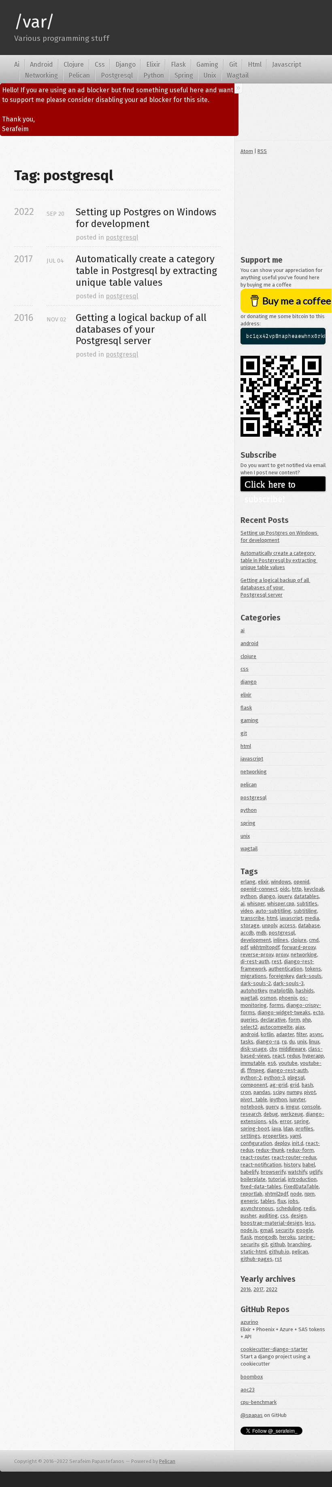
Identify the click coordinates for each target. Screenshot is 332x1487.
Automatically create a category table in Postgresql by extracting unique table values (147, 270)
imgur (292, 1107)
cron (245, 1092)
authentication (285, 969)
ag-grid (278, 1085)
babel (308, 1165)
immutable (252, 1063)
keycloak (314, 889)
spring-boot (254, 1129)
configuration (256, 1143)
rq (284, 1042)
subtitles (307, 904)
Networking (41, 75)
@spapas (251, 1415)
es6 (272, 1063)
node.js (249, 1230)
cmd (314, 940)
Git (233, 64)
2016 (245, 1289)
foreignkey (281, 976)
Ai (16, 64)
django (248, 682)
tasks (246, 1042)
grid (294, 1085)
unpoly (269, 925)
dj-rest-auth (254, 961)
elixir (245, 695)
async (316, 1034)
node (296, 1194)
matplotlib (281, 991)
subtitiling (305, 911)
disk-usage (253, 1049)
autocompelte (276, 1027)
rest (276, 961)
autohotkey (253, 991)
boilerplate (253, 1179)
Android (41, 64)
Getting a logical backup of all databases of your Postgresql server (142, 329)
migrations (253, 976)
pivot (310, 1092)
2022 (271, 1289)
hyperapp (313, 1056)
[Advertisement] (283, 203)
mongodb (265, 1237)
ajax (299, 1027)
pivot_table (253, 1099)
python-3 (274, 1078)
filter (301, 1034)
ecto (318, 1012)
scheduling (288, 1208)
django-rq (267, 1042)
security (284, 1230)
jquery (285, 896)
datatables (306, 896)
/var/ (34, 22)
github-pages (256, 1259)
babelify (249, 1172)
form (294, 1020)
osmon (268, 998)
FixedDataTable (301, 1186)
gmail (266, 1230)
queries (249, 1020)
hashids (305, 991)
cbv (273, 1049)
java (276, 1129)
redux (293, 1056)
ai (242, 630)
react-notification (260, 1165)
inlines (280, 940)
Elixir (153, 64)
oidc (284, 889)
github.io (279, 1252)
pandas (261, 1092)
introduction (302, 1179)
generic (249, 1201)
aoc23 (247, 1390)
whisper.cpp (280, 904)
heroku (287, 1237)
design (298, 1216)
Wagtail (238, 75)
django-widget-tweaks (284, 1012)
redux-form (300, 1150)
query (272, 1107)
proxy (282, 955)
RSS (262, 151)
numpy (294, 1092)
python (248, 810)
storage (250, 925)
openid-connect (258, 889)
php (306, 1020)
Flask (178, 64)
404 (273, 1121)
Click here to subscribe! (271, 485)
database (309, 925)
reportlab (251, 1194)
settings (250, 1136)
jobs (293, 1201)
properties (275, 1136)
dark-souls (308, 976)
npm (309, 1194)
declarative (273, 1020)
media (312, 918)
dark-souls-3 (288, 983)
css (244, 669)
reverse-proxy (256, 955)
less (310, 1223)
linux (314, 1042)
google (304, 1230)
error (286, 1121)
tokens (313, 969)
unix (245, 836)
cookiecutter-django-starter (274, 1349)
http (297, 889)
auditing (268, 1216)
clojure (248, 656)
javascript (251, 759)
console (311, 1107)
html (245, 746)
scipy (278, 1092)
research (250, 1114)
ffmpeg (255, 1070)
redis (309, 1208)
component (253, 1085)
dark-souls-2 (255, 983)
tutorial (276, 1179)
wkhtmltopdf (264, 947)
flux (281, 1201)
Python (153, 75)
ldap (288, 1129)
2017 (258, 1289)
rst (278, 1259)
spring (247, 823)
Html (255, 64)
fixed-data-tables (260, 1186)
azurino (249, 1322)
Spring (184, 75)
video (246, 911)
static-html (253, 1252)
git (243, 733)
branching (299, 1244)
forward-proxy (298, 947)
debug (271, 1114)
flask (246, 708)
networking (253, 772)
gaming (249, 720)
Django (125, 64)
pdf (244, 947)
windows (281, 882)
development (255, 940)
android (249, 643)
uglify (315, 1172)
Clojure (74, 64)
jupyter (297, 1099)
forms (276, 1005)
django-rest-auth (287, 1070)
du (292, 1042)
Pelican (79, 75)
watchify (297, 1172)
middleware (292, 1049)
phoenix (288, 998)
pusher (248, 1216)
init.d (297, 1143)
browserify (273, 1172)
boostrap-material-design (271, 1223)
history (292, 1165)
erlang (247, 882)
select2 (249, 1027)
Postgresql (117, 75)
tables (267, 1201)
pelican (248, 785)
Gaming (207, 64)
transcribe (252, 918)
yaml (295, 1136)
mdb (261, 933)
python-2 (251, 1078)
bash (307, 1085)
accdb (247, 933)
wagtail (249, 848)
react (278, 1056)
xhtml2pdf (276, 1194)
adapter (285, 1034)
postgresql (122, 237)
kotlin (267, 1034)
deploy (282, 1143)
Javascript (286, 64)
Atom (246, 151)
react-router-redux (294, 1157)
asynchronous (257, 1208)
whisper (256, 904)
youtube (288, 1063)
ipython (278, 1099)
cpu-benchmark (258, 1402)
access (287, 925)
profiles (304, 1129)
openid (301, 882)
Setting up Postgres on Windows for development (147, 217)
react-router (254, 1157)
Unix (210, 75)
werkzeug (292, 1114)
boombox (251, 1377)
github (277, 1244)
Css (100, 64)
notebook (251, 1107)
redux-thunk (270, 1150)
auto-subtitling (273, 911)
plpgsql (295, 1078)
